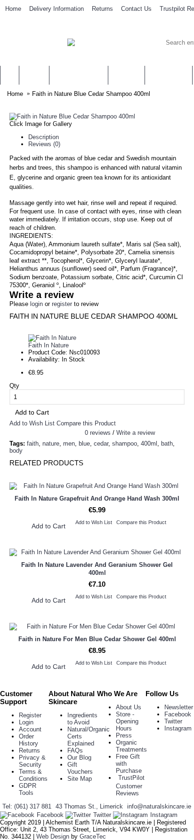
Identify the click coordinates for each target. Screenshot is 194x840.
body (16, 450)
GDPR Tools (27, 789)
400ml (149, 443)
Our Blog (79, 757)
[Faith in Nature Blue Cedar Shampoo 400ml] (72, 116)
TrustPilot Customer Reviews (130, 785)
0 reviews (98, 432)
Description (43, 137)
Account (30, 729)
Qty (14, 385)
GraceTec (93, 836)
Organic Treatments (131, 746)
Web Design (52, 836)
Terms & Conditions (33, 775)
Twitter (173, 721)
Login (26, 722)
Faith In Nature (48, 345)
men (69, 443)
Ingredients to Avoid (82, 719)
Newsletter (178, 707)
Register (30, 715)
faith (33, 443)
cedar (101, 443)
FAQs (75, 750)
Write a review (135, 432)
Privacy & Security (32, 761)
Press (124, 735)
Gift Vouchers (80, 768)
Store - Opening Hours (127, 721)
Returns (29, 750)
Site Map (79, 778)
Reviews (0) (44, 144)
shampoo (124, 443)
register (62, 303)
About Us (128, 707)
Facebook (177, 714)
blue (84, 443)
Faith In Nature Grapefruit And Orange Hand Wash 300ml (97, 498)
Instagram (178, 728)
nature (50, 443)
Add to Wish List (32, 423)
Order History (28, 740)
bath (167, 443)
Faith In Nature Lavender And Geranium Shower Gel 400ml (97, 568)
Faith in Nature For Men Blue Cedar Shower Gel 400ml (97, 639)
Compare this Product (86, 423)
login (36, 303)
